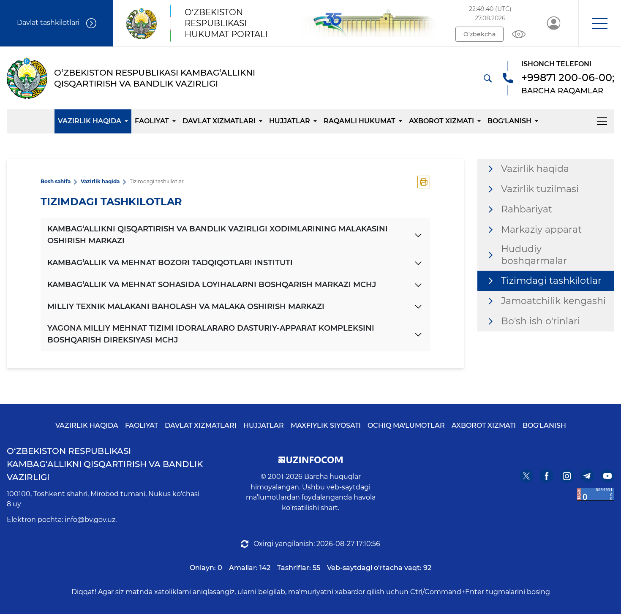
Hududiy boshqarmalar (534, 255)
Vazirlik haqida (89, 121)
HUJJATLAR (289, 121)
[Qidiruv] (487, 78)
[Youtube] (607, 476)
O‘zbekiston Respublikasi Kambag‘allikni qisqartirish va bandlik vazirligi (105, 464)
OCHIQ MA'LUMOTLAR (406, 425)
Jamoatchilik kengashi (553, 301)
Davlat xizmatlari (219, 121)
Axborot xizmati (441, 121)
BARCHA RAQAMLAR (562, 90)
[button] (599, 23)
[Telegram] (587, 476)
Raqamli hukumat (359, 121)
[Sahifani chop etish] (423, 182)
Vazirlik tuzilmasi (540, 189)
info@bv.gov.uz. (91, 520)
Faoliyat (152, 121)
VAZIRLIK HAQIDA (86, 425)
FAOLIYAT (141, 425)
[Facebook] (546, 476)
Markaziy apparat (541, 229)
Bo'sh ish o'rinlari (540, 321)
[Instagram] (567, 476)
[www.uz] (595, 494)
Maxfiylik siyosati (326, 425)
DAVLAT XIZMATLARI (201, 425)
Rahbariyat (526, 209)
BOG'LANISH (544, 425)
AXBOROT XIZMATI (484, 425)
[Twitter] (526, 476)
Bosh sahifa (56, 181)
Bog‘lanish (509, 121)
